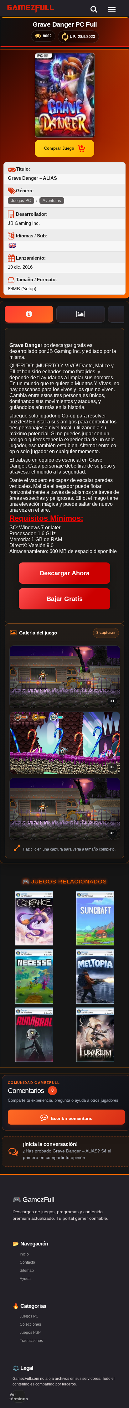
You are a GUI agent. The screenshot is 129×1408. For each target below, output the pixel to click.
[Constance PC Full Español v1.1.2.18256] (34, 918)
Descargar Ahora (65, 573)
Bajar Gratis (65, 598)
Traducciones (31, 1340)
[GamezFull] (31, 8)
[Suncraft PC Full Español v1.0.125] (95, 918)
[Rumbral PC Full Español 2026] (34, 1034)
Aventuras (52, 200)
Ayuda (25, 1278)
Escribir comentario (71, 1118)
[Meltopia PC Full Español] (95, 976)
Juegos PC (21, 200)
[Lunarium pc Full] (95, 1034)
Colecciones (30, 1324)
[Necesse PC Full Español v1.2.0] (34, 976)
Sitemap (27, 1270)
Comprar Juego (59, 148)
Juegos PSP (30, 1332)
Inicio (24, 1254)
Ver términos (19, 1396)
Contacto (27, 1262)
